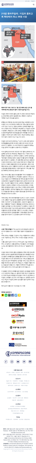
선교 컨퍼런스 (18, 391)
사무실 (13, 372)
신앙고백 (17, 372)
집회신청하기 (20, 400)
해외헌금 (22, 411)
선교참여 (9, 398)
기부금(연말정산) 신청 (17, 413)
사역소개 (8, 372)
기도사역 (14, 398)
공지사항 (27, 1)
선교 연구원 (26, 372)
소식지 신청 (20, 398)
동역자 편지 (10, 385)
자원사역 (14, 400)
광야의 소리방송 (12, 374)
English (33, 1)
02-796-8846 (19, 431)
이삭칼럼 (21, 381)
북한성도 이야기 (16, 383)
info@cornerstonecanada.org (22, 447)
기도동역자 (15, 381)
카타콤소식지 (9, 419)
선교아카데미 (11, 391)
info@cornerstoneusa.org (20, 442)
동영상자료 (27, 419)
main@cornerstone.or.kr (18, 432)
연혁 (22, 372)
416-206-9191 (10, 447)
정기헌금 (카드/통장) (20, 406)
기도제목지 (15, 419)
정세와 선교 (17, 385)
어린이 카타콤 (24, 385)
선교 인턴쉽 (25, 391)
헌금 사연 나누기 (15, 411)
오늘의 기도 (9, 381)
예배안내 (26, 398)
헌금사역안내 (24, 408)
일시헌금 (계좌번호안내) (14, 408)
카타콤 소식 (26, 381)
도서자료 (21, 419)
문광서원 (19, 374)
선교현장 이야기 (25, 383)
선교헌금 (12, 406)
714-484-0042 (23, 440)
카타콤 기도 (9, 383)
